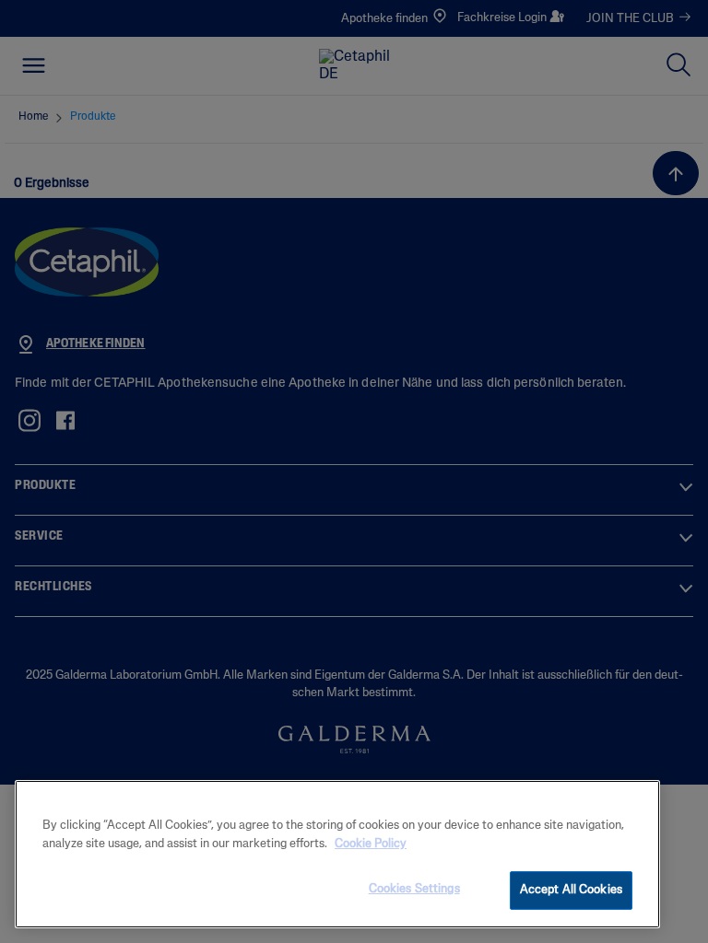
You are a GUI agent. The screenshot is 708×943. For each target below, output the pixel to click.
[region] (337, 854)
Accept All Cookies (571, 890)
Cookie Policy (371, 844)
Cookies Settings (414, 889)
